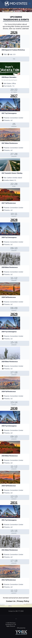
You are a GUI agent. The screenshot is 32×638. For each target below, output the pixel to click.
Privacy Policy (23, 601)
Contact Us (11, 601)
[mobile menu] (29, 3)
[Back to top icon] (16, 619)
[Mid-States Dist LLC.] (16, 3)
